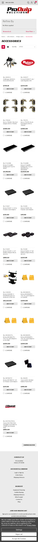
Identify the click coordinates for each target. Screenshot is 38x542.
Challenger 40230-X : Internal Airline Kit (9, 79)
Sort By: (14, 46)
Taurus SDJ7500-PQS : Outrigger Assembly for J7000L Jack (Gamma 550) (10, 425)
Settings (19, 530)
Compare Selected (29, 445)
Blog (19, 502)
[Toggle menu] (3, 3)
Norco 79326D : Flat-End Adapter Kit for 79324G (10, 122)
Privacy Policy (31, 525)
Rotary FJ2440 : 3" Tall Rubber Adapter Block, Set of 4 (27, 252)
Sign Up (21, 472)
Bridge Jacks (20, 36)
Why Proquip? (19, 497)
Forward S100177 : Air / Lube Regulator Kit (27, 79)
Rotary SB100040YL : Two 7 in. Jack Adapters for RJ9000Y (27, 338)
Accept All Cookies (19, 539)
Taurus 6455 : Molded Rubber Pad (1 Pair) (27, 380)
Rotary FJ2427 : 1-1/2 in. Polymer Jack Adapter (10, 208)
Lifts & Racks (10, 36)
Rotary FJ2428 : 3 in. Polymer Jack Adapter (27, 208)
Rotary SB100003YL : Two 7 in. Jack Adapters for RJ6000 (27, 295)
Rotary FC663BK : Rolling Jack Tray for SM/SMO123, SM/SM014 (27, 167)
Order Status (19, 475)
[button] (19, 31)
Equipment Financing (19, 490)
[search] (28, 2)
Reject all (19, 534)
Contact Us (19, 499)
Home (3, 36)
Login (16, 472)
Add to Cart (10, 89)
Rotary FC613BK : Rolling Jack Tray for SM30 (9, 166)
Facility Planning (19, 492)
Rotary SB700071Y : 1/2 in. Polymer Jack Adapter (10, 380)
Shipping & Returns (19, 477)
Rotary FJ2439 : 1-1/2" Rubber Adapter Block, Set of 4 (9, 252)
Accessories (29, 36)
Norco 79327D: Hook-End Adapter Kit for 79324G (27, 123)
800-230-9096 (10, 2)
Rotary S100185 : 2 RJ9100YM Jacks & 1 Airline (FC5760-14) (9, 295)
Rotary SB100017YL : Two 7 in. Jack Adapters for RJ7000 (10, 338)
